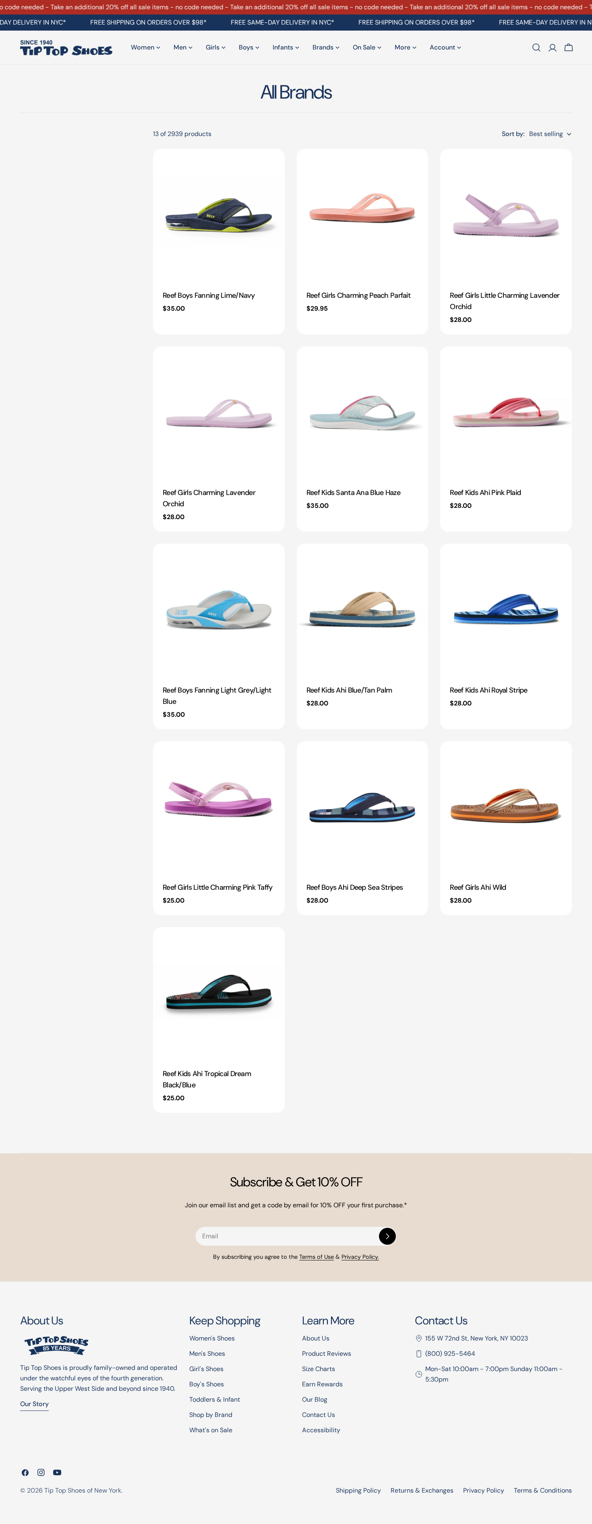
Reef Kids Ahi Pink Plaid (485, 492)
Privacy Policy (483, 1490)
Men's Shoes (207, 1353)
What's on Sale (210, 1430)
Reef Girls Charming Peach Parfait (358, 295)
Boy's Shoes (206, 1384)
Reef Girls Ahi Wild (478, 887)
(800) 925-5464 (450, 1353)
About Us (315, 1338)
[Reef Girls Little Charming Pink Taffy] (219, 807)
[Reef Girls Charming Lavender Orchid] (219, 412)
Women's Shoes (212, 1338)
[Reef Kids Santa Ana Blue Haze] (362, 412)
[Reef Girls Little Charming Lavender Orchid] (506, 214)
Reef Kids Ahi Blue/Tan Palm (349, 690)
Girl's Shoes (206, 1369)
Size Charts (318, 1369)
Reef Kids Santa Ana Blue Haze (353, 492)
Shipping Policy (358, 1490)
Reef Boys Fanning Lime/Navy (209, 295)
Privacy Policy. (360, 1256)
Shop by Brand (210, 1415)
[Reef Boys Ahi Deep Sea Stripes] (362, 807)
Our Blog (314, 1399)
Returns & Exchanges (422, 1490)
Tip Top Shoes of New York (82, 1490)
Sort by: (513, 134)
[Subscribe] (387, 1236)
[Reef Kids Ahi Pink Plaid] (506, 412)
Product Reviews (326, 1353)
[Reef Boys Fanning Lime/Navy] (219, 214)
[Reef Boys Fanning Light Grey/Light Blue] (219, 609)
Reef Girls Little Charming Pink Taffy (217, 887)
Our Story (34, 1404)
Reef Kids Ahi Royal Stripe (488, 690)
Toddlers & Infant (214, 1399)
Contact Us (318, 1415)
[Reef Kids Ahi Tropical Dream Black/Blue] (219, 993)
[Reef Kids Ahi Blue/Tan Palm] (362, 609)
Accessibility (321, 1430)
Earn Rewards (322, 1384)
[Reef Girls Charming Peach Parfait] (362, 214)
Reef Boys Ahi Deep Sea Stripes (354, 887)
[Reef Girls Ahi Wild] (506, 807)
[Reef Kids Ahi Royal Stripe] (506, 609)
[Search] (536, 47)
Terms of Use (316, 1256)
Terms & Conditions (543, 1490)
